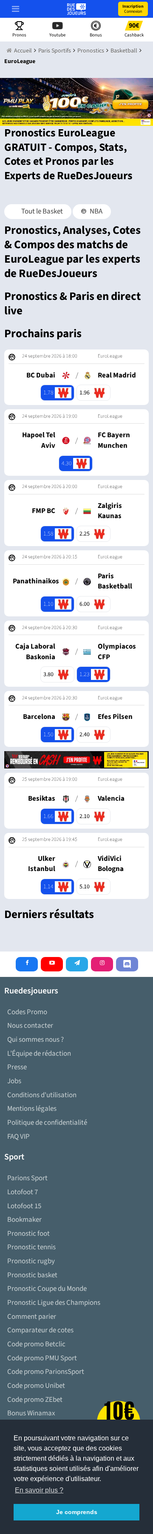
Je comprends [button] (76, 1512)
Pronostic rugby (31, 1261)
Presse (17, 1067)
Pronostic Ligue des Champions (53, 1303)
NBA (95, 211)
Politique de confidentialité (47, 1123)
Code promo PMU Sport (42, 1358)
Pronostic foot (28, 1234)
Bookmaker (24, 1220)
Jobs (14, 1081)
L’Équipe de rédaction (39, 1054)
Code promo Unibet (36, 1386)
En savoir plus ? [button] (39, 1490)
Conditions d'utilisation (41, 1095)
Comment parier (31, 1317)
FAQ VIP (18, 1137)
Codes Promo (27, 1012)
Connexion (133, 8)
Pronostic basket (32, 1275)
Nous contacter (30, 1026)
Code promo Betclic (36, 1344)
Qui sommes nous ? (35, 1040)
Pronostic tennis (31, 1247)
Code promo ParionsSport (45, 1372)
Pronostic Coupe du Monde (47, 1289)
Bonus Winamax (31, 1413)
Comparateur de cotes (40, 1330)
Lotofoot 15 (24, 1206)
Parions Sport (27, 1178)
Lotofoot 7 (22, 1192)
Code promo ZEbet (34, 1400)
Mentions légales (32, 1109)
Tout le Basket (41, 211)
